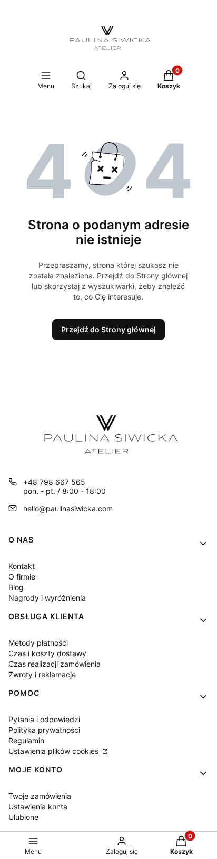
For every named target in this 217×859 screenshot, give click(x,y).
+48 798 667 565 (54, 482)
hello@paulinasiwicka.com (68, 508)
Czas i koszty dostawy (47, 653)
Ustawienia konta (37, 806)
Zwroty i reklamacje (42, 674)
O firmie (21, 576)
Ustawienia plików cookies (54, 750)
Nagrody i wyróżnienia (47, 597)
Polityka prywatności (44, 729)
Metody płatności (38, 642)
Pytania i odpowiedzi (44, 719)
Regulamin (26, 740)
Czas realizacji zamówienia (54, 663)
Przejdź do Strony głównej (108, 329)
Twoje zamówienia (39, 795)
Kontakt (21, 566)
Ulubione (23, 817)
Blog (16, 587)
